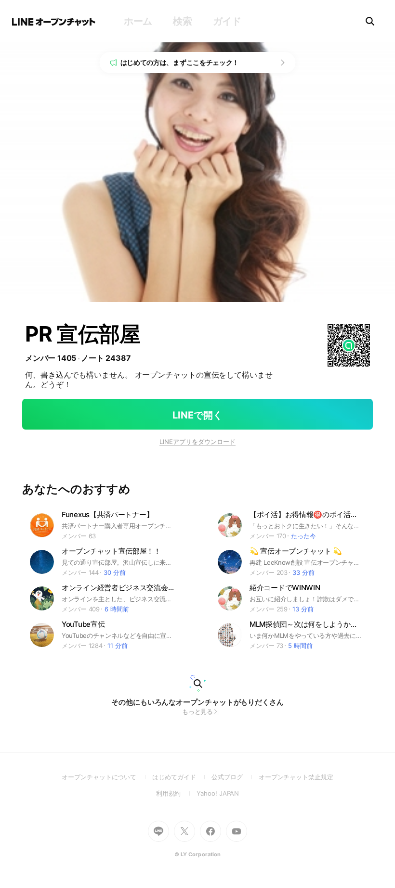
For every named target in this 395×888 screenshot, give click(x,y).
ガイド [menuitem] (227, 21)
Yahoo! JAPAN (218, 793)
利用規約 (176, 793)
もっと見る (197, 711)
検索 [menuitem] (182, 21)
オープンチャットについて (107, 777)
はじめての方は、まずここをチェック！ (179, 62)
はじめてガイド (181, 777)
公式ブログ (234, 777)
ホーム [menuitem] (138, 21)
